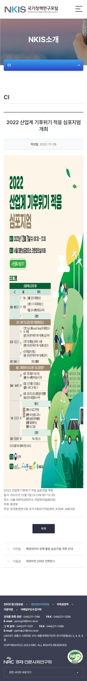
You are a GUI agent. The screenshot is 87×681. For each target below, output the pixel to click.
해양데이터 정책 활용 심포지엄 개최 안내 (49, 549)
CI (9, 65)
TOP (75, 669)
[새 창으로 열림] (28, 660)
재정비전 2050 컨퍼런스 (40, 561)
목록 (43, 528)
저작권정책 (62, 604)
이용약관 (8, 609)
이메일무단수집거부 (31, 609)
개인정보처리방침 (40, 604)
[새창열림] (75, 657)
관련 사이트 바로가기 (20, 672)
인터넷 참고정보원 (13, 604)
